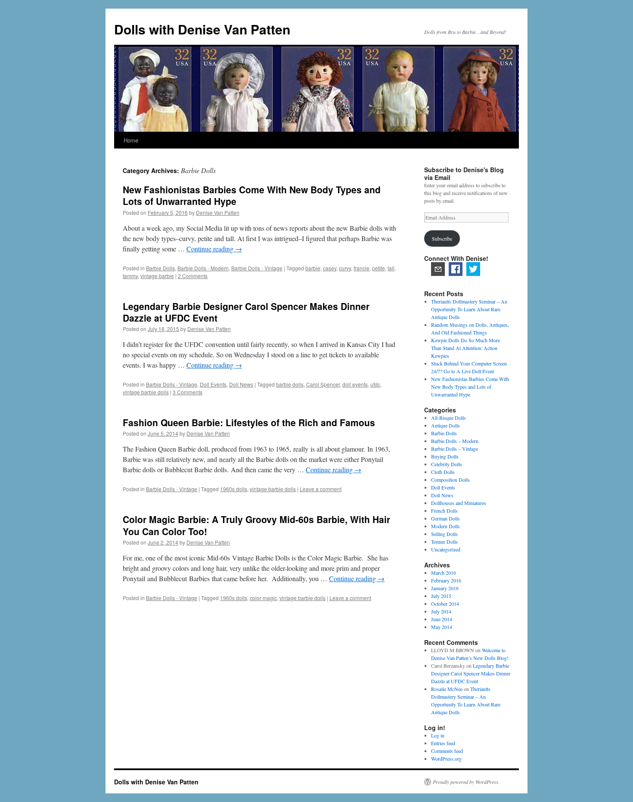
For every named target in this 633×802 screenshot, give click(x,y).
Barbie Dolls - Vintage (256, 268)
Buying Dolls (445, 456)
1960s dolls (233, 488)
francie (361, 268)
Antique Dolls (445, 425)
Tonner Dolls (444, 541)
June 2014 (441, 619)
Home (131, 140)
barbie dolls (290, 384)
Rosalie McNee (446, 688)
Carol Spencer (323, 384)
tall (391, 268)
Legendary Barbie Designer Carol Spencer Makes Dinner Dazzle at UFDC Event (246, 312)
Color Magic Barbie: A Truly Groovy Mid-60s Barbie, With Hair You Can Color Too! (256, 525)
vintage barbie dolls (146, 392)
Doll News (241, 384)
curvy (345, 268)
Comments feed (447, 750)
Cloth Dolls (443, 471)
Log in (437, 735)
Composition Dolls (450, 479)
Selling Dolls (444, 533)
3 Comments (187, 392)
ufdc (375, 384)
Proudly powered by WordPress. (466, 781)
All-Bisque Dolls (448, 417)
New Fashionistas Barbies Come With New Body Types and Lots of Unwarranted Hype (252, 195)
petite (378, 268)
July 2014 (441, 611)
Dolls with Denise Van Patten (202, 29)
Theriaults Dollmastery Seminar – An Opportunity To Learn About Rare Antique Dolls (469, 309)
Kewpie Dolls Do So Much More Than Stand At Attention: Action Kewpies (465, 348)
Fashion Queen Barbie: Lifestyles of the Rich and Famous (249, 422)
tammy (130, 275)
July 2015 (441, 595)
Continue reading (214, 248)
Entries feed (443, 743)
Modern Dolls (445, 526)
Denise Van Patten (217, 212)
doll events (355, 384)
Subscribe (442, 238)
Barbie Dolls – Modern (454, 440)
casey (329, 268)
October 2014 (445, 603)
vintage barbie (157, 275)
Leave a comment (320, 488)
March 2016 (443, 572)
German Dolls (445, 518)
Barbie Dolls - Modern (203, 268)
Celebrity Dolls (446, 464)
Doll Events (213, 384)
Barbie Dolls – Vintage (454, 448)
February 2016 (446, 580)
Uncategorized (445, 549)
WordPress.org (446, 758)
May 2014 (441, 626)
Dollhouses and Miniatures (458, 502)
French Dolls (444, 510)
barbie (312, 268)
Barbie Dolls (160, 268)
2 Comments (193, 275)
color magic (263, 597)
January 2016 (445, 588)
